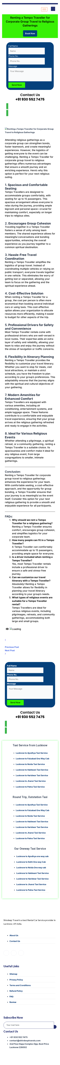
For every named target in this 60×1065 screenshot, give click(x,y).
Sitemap (13, 974)
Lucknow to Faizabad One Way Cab (32, 758)
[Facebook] (6, 953)
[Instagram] (13, 953)
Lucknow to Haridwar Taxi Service (32, 775)
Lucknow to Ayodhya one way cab (32, 856)
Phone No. (13, 56)
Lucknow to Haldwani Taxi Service (32, 770)
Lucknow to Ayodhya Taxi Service (32, 753)
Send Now (17, 85)
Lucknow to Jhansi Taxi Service (31, 781)
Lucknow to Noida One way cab (31, 867)
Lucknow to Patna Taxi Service (30, 787)
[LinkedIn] (21, 953)
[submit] (55, 1027)
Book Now (30, 33)
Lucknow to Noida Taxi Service (30, 764)
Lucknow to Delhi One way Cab (31, 862)
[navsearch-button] (53, 9)
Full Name (13, 46)
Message (12, 66)
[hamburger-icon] (44, 9)
